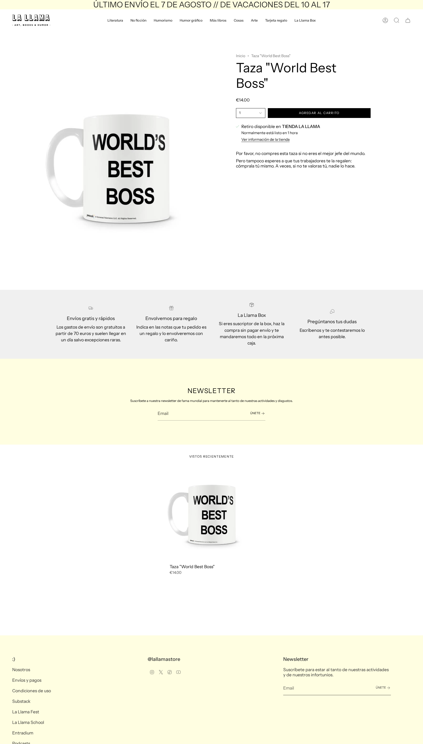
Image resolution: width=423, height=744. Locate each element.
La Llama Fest (25, 711)
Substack (21, 701)
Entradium (22, 732)
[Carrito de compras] (407, 20)
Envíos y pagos (26, 680)
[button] (115, 20)
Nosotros (21, 669)
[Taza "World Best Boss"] (211, 514)
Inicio (240, 55)
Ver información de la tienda (265, 139)
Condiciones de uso (31, 690)
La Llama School (28, 722)
